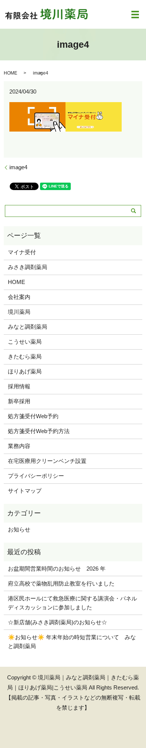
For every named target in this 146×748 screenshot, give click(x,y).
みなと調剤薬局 (27, 326)
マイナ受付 (22, 252)
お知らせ (19, 529)
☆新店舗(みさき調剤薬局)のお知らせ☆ (57, 622)
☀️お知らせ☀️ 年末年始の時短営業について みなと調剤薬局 (72, 641)
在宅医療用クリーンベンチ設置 (47, 461)
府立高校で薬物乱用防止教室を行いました (61, 583)
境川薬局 (19, 312)
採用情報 (19, 386)
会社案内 (19, 297)
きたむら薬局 (25, 356)
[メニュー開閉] (135, 14)
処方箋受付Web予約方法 (39, 431)
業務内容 (19, 446)
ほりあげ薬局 (25, 371)
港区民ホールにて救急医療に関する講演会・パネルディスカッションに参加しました (72, 602)
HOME (10, 73)
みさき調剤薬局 (27, 267)
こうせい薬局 (25, 341)
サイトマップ (25, 490)
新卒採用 (19, 401)
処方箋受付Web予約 (33, 416)
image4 (18, 167)
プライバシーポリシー (36, 476)
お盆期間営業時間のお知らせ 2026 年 (57, 568)
